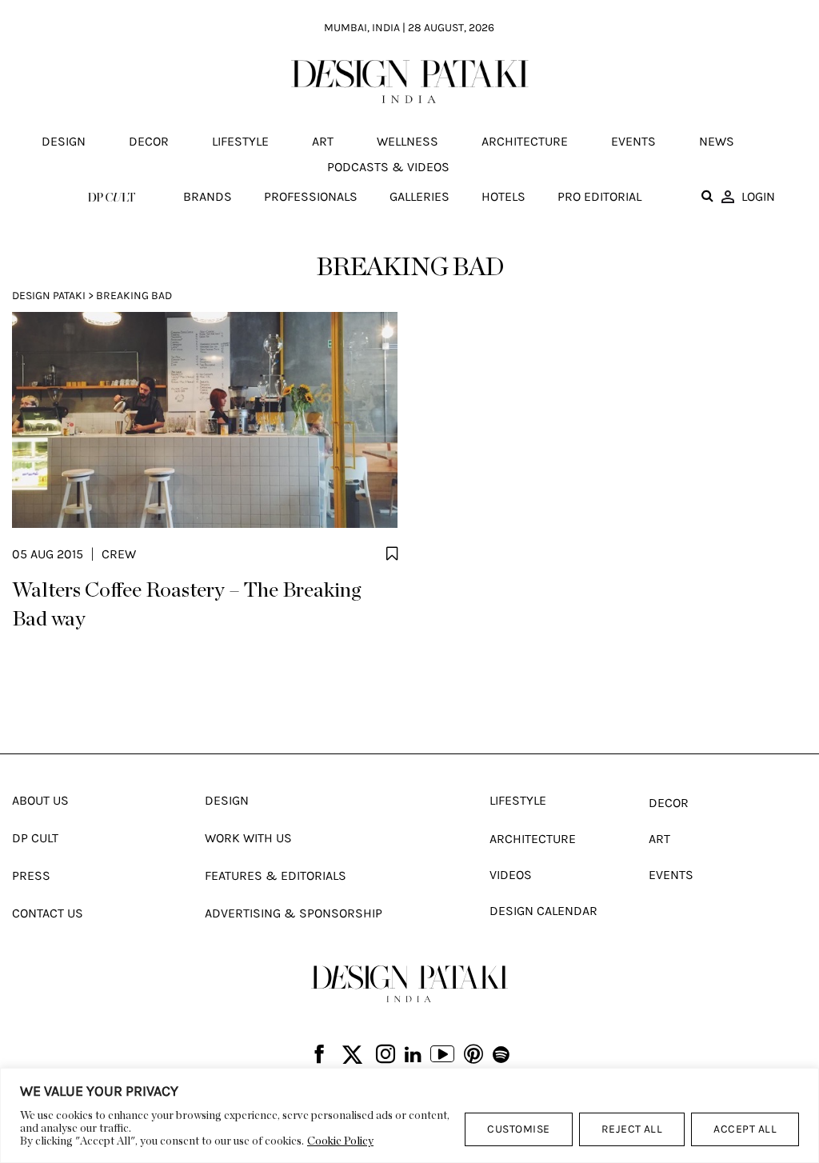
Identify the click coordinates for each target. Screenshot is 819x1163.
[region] (409, 1115)
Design (64, 141)
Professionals (311, 196)
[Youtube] (442, 1055)
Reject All (632, 1129)
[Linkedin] (413, 1055)
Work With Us (248, 837)
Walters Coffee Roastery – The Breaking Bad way (186, 604)
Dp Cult (35, 837)
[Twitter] (352, 1055)
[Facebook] (319, 1055)
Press (31, 875)
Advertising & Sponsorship (293, 913)
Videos (510, 874)
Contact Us (47, 913)
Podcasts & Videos (388, 166)
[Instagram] (385, 1055)
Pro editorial (599, 196)
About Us (40, 800)
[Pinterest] (473, 1055)
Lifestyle (240, 141)
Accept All (745, 1129)
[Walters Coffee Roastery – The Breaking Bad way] (205, 420)
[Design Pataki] (409, 983)
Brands (207, 196)
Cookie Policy (340, 1141)
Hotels (503, 196)
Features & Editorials (275, 875)
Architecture (524, 141)
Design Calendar (543, 910)
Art (323, 141)
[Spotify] (501, 1055)
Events (633, 141)
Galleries (419, 196)
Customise (518, 1129)
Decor (149, 141)
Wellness (407, 141)
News (716, 141)
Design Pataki (49, 295)
